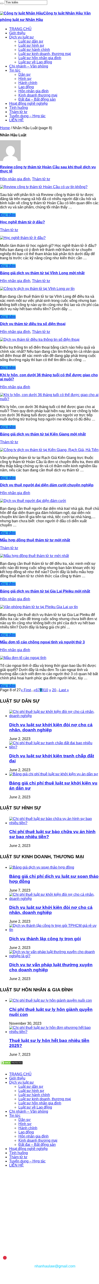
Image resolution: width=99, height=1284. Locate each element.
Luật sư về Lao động (35, 62)
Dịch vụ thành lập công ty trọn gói (45, 938)
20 (54, 690)
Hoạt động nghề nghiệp (28, 103)
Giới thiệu (17, 33)
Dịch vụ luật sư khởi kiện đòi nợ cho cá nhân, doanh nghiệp (51, 727)
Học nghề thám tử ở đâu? (22, 222)
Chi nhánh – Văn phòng (28, 66)
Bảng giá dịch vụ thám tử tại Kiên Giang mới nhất (43, 434)
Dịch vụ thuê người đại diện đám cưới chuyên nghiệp (46, 485)
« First (26, 690)
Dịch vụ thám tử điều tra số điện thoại (32, 324)
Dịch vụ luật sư (21, 37)
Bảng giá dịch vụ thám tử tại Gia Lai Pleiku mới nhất (45, 591)
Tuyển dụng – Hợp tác (27, 116)
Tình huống (18, 108)
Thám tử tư (18, 112)
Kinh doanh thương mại (37, 95)
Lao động (26, 87)
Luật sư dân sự (30, 41)
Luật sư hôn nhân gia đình (39, 58)
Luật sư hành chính (34, 50)
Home (5, 128)
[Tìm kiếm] (2, 3)
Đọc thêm (8, 215)
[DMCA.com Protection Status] (11, 1064)
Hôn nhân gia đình (33, 91)
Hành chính (27, 83)
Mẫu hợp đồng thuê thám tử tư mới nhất (35, 540)
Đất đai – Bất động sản (37, 99)
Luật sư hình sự (31, 45)
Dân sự (24, 74)
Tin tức (14, 70)
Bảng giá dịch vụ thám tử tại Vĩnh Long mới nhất (42, 273)
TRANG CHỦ (20, 29)
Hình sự (25, 79)
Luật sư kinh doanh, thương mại (44, 54)
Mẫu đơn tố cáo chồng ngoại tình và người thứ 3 (42, 642)
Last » (64, 690)
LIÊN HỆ (16, 120)
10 (46, 690)
